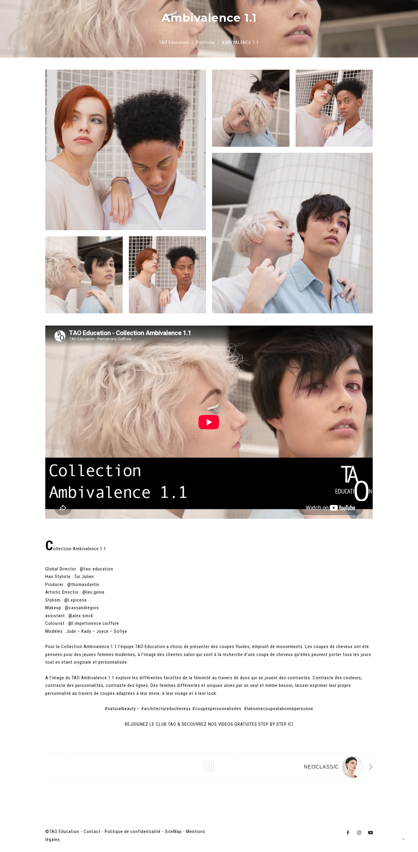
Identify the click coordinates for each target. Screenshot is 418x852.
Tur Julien (84, 576)
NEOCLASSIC (321, 766)
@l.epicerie (75, 600)
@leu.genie (93, 592)
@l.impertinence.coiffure (94, 623)
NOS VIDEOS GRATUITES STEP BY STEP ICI (250, 724)
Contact (92, 831)
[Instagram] (359, 832)
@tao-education (97, 569)
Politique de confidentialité (133, 831)
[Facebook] (348, 832)
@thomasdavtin (83, 584)
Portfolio (205, 42)
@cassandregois (82, 607)
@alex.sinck (82, 615)
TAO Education (174, 42)
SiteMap (173, 831)
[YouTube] (370, 832)
